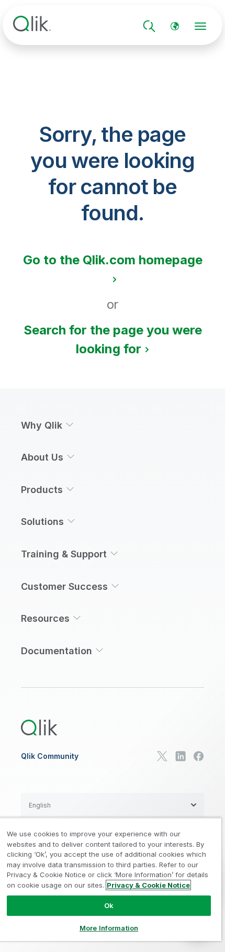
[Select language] (174, 26)
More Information (109, 928)
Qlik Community (49, 756)
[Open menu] (200, 26)
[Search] (149, 26)
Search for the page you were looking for (113, 339)
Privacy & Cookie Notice (148, 885)
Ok (109, 905)
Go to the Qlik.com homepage (113, 259)
